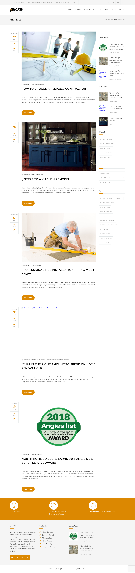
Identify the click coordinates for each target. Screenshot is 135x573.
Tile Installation (37, 265)
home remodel (105, 207)
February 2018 (112, 177)
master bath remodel (107, 220)
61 (14, 326)
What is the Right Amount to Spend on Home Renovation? (116, 60)
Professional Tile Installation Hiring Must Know (117, 73)
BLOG (114, 10)
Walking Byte (81, 569)
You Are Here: (109, 19)
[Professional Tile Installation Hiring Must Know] (59, 237)
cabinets (119, 198)
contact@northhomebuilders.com (41, 2)
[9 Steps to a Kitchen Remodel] (59, 146)
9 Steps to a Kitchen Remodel (46, 179)
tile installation (106, 238)
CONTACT (122, 10)
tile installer (105, 242)
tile (112, 229)
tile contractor (105, 233)
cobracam (26, 84)
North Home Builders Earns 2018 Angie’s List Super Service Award (117, 47)
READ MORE (28, 112)
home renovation (106, 211)
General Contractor (38, 84)
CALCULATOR (97, 10)
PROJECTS (87, 10)
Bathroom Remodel (38, 359)
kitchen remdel (105, 216)
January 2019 (112, 173)
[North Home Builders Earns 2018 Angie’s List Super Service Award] (59, 426)
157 (14, 141)
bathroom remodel (106, 198)
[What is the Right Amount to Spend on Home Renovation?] (59, 331)
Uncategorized (37, 454)
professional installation (109, 225)
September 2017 (112, 182)
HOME (70, 10)
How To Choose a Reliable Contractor (54, 88)
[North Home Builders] (28, 10)
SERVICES (78, 10)
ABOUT (107, 10)
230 (14, 50)
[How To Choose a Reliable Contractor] (59, 56)
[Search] (103, 2)
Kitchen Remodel (37, 174)
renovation (104, 229)
